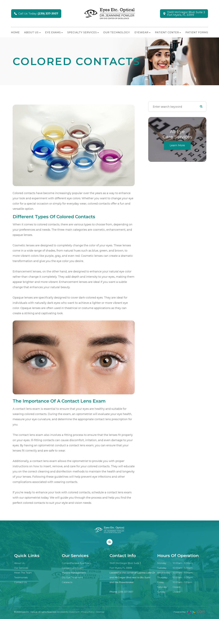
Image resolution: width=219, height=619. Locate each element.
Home (15, 32)
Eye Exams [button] (53, 32)
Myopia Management (74, 572)
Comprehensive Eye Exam (76, 563)
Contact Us (20, 582)
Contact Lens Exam (72, 568)
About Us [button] (31, 32)
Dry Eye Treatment (72, 577)
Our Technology (116, 32)
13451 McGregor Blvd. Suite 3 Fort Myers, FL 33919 (186, 14)
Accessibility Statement (68, 612)
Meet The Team (23, 572)
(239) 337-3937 (125, 591)
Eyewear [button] (141, 32)
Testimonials (21, 577)
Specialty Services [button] (82, 32)
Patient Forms (196, 32)
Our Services (21, 568)
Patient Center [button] (167, 32)
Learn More (177, 145)
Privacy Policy (87, 612)
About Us (19, 563)
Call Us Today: (38, 13)
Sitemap (100, 612)
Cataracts (67, 582)
